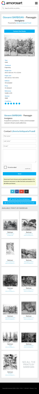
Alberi (10, 289)
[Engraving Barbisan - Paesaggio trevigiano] (10, 306)
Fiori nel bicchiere (10, 261)
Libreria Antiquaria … (29, 235)
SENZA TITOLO (10, 233)
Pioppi (10, 345)
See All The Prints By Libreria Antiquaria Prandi (20, 203)
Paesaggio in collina (28, 261)
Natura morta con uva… (28, 317)
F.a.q (36, 388)
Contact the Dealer (19, 31)
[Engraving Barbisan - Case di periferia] (28, 222)
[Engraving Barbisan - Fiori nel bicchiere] (10, 250)
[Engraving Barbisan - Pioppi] (10, 334)
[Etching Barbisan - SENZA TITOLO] (10, 222)
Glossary (32, 388)
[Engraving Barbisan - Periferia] (10, 362)
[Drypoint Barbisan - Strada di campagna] (28, 334)
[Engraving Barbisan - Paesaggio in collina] (28, 250)
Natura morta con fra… (28, 289)
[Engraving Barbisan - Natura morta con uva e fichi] (28, 306)
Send (19, 174)
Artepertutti (10, 235)
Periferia (10, 373)
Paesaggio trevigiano (10, 317)
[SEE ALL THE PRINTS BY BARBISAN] (29, 376)
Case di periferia (29, 233)
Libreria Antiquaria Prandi (23, 23)
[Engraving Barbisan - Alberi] (10, 278)
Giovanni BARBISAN (13, 17)
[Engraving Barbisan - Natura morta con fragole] (28, 278)
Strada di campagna (29, 345)
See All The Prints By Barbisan (21, 199)
